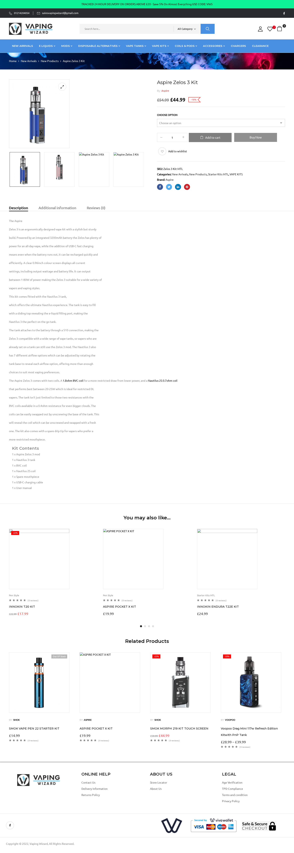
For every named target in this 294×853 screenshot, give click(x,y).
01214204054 (21, 13)
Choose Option (167, 114)
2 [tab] (145, 626)
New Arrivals (29, 61)
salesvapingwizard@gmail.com (60, 13)
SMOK (16, 720)
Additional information (57, 208)
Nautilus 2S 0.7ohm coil (162, 380)
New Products (50, 61)
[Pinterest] (187, 187)
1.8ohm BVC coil (73, 380)
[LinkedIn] (178, 187)
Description (18, 208)
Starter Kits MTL (218, 174)
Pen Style (14, 595)
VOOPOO (230, 720)
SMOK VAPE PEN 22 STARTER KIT (34, 728)
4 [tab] (153, 626)
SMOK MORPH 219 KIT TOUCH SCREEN (179, 728)
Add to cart (212, 137)
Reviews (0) (96, 208)
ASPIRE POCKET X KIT (119, 606)
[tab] (18, 208)
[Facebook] (160, 187)
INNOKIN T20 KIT (22, 606)
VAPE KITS (236, 174)
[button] (280, 29)
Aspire (165, 90)
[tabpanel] (53, 573)
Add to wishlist (177, 151)
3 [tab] (149, 626)
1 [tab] (141, 626)
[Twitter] (169, 187)
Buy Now (256, 137)
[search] (208, 29)
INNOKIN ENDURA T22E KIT (218, 606)
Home (13, 61)
